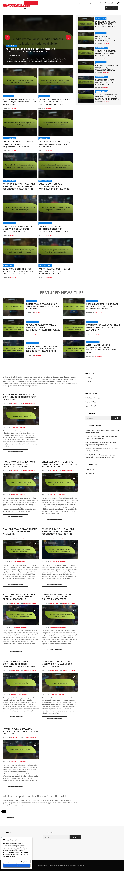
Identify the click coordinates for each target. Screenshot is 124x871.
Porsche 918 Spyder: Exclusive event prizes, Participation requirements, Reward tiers (19, 186)
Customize (10, 862)
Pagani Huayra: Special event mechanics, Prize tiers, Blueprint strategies (54, 271)
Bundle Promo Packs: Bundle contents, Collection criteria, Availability (19, 102)
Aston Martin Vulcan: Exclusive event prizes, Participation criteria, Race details (53, 188)
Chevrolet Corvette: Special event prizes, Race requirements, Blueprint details (70, 3)
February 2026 (90, 473)
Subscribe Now (111, 8)
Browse (88, 386)
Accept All (16, 866)
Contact (88, 382)
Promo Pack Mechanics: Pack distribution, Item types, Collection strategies (36, 50)
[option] (37, 40)
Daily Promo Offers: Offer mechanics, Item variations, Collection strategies (18, 271)
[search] (120, 8)
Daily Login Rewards (9, 223)
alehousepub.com (16, 5)
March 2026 (90, 469)
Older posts (10, 818)
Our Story (89, 378)
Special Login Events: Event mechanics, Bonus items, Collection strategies (17, 229)
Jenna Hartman (29, 403)
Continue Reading (15, 452)
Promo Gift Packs (11, 45)
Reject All (24, 862)
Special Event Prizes (9, 138)
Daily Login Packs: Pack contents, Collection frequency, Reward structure (55, 229)
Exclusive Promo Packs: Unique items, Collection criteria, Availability (55, 144)
